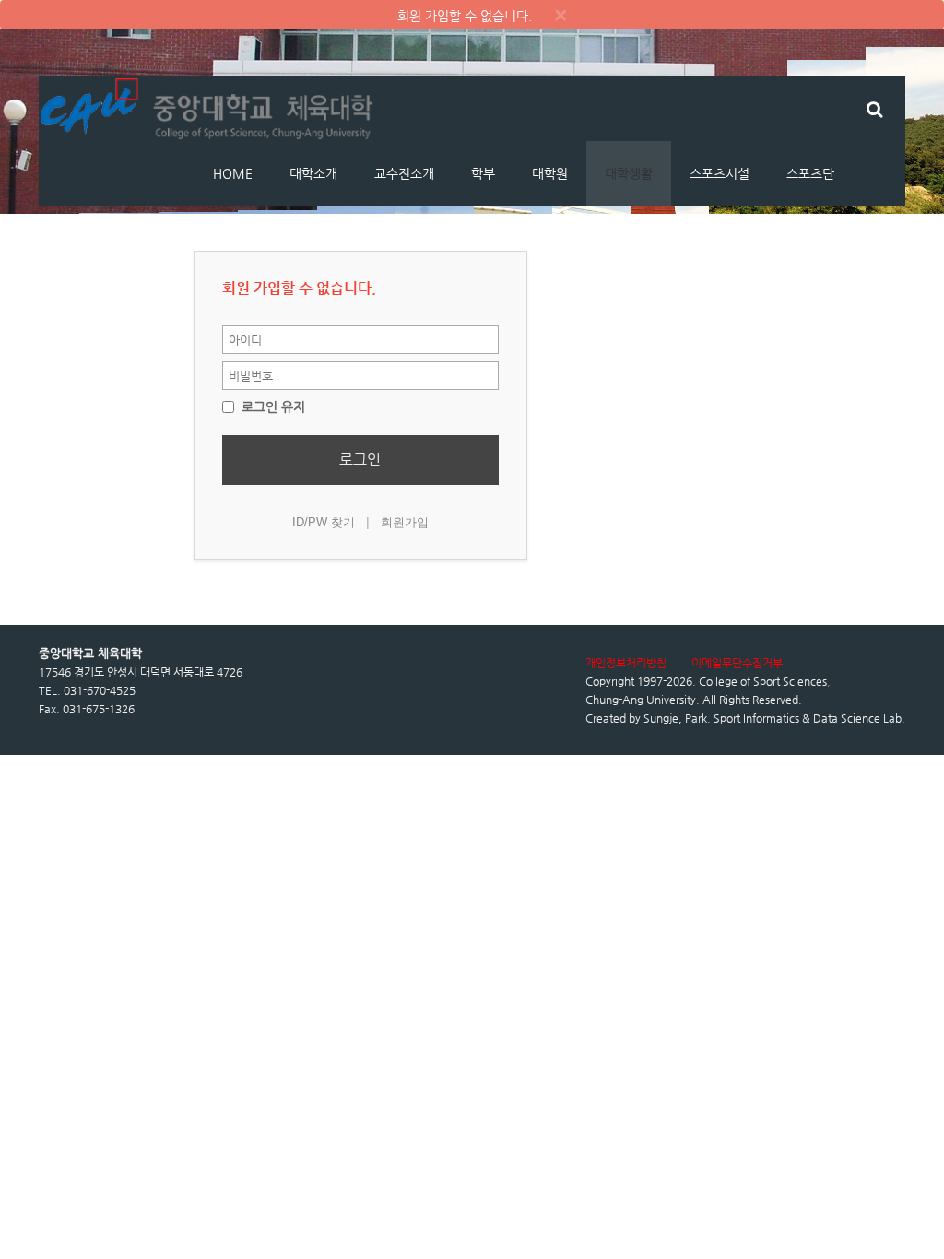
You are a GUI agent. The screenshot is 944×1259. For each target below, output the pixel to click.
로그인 (360, 459)
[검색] (874, 108)
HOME (233, 173)
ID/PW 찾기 (323, 522)
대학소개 (313, 173)
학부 (483, 173)
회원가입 (405, 522)
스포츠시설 (719, 173)
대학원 (550, 173)
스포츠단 (810, 173)
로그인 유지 (271, 406)
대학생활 (629, 173)
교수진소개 (404, 173)
